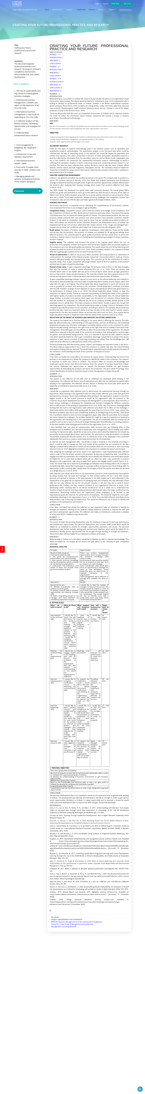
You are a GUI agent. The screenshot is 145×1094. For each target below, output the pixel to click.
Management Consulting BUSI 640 (63, 926)
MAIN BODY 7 (55, 73)
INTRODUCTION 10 (57, 82)
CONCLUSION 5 (55, 63)
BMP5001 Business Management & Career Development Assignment (76, 922)
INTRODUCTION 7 (56, 69)
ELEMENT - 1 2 (55, 54)
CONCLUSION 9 (55, 76)
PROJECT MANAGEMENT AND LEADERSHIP (66, 919)
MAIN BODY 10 (55, 85)
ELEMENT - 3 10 (55, 79)
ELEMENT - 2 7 (55, 66)
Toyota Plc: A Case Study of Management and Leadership (72, 924)
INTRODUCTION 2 (56, 57)
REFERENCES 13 (55, 91)
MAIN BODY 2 (55, 60)
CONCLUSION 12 (56, 88)
